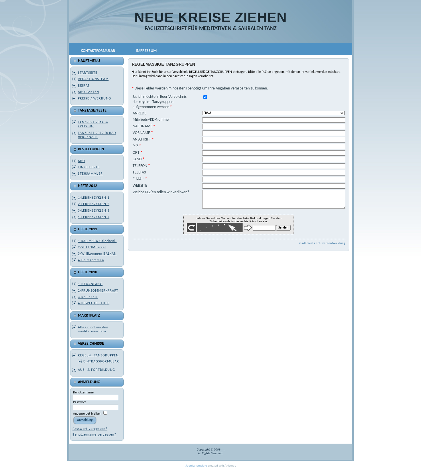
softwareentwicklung (330, 243)
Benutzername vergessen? (94, 434)
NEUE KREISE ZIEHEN (210, 17)
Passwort (79, 402)
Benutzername (83, 392)
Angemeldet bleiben (87, 414)
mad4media (307, 243)
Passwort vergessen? (89, 429)
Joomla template (196, 465)
